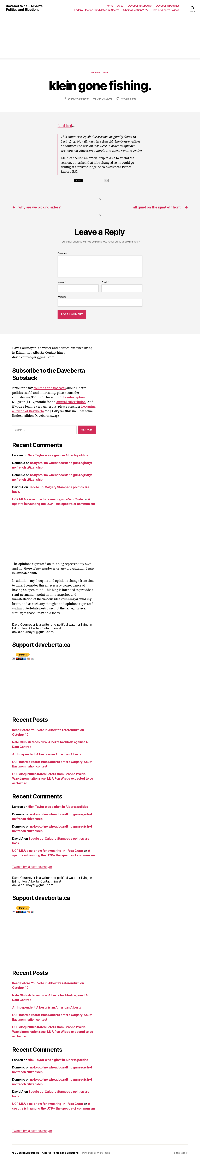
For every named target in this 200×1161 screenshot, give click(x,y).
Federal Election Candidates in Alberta (96, 10)
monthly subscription (69, 397)
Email (105, 282)
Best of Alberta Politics (165, 10)
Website (62, 296)
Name (62, 282)
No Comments (128, 98)
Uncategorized (100, 72)
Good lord (65, 126)
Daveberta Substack (140, 5)
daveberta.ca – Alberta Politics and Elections (50, 1152)
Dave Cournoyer (80, 98)
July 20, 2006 (104, 98)
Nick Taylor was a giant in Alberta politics (58, 455)
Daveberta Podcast (167, 5)
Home (109, 5)
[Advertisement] (100, 37)
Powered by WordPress (96, 1152)
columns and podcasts (50, 388)
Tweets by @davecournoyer (32, 867)
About (120, 5)
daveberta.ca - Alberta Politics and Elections (24, 7)
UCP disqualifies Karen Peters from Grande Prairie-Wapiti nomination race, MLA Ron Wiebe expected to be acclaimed (52, 778)
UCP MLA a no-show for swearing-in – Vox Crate (47, 499)
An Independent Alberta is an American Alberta (46, 754)
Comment (64, 253)
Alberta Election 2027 (135, 10)
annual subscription (71, 402)
